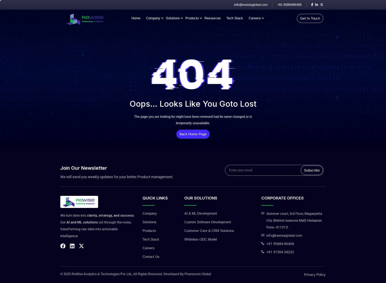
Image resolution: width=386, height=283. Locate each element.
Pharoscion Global (198, 274)
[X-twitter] (81, 246)
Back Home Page (193, 134)
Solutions (173, 18)
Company (153, 18)
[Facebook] (63, 246)
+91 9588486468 (289, 4)
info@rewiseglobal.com (251, 4)
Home (135, 18)
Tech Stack (234, 18)
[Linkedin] (72, 246)
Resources (212, 18)
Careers (255, 18)
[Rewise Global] (85, 18)
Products (192, 18)
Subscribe (312, 170)
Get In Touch (310, 18)
